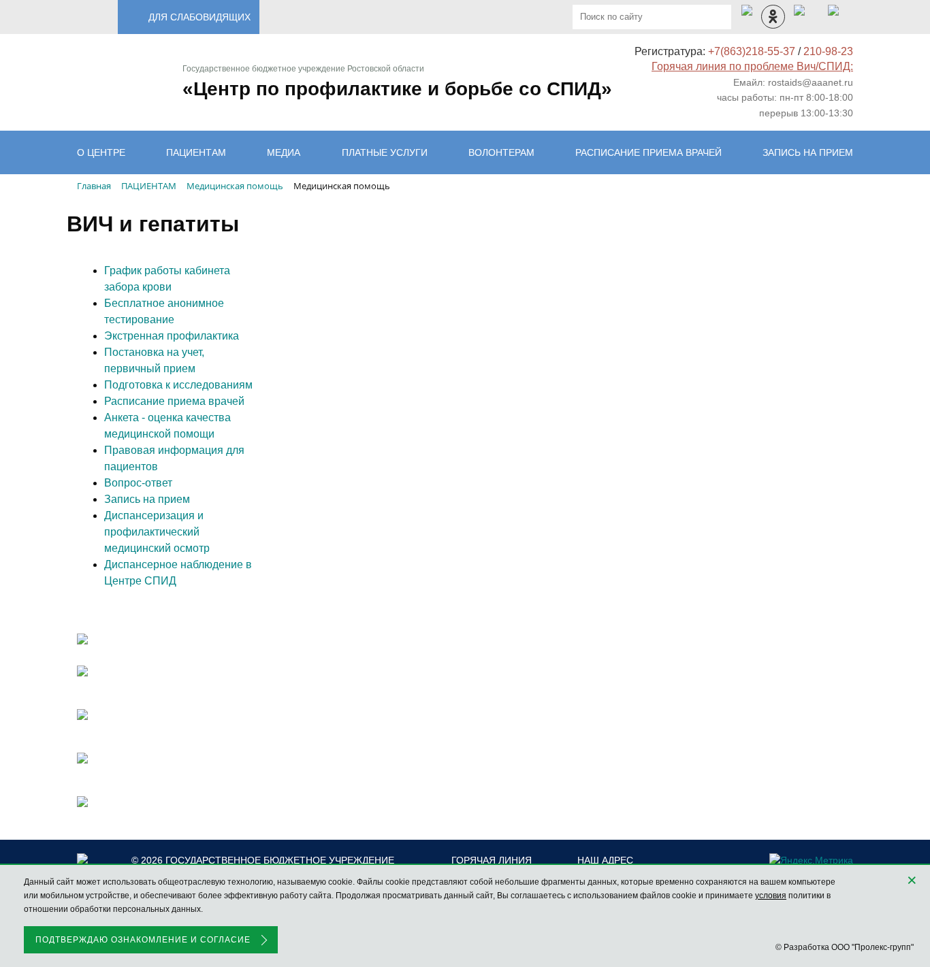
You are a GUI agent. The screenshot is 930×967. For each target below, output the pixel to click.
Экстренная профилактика (171, 336)
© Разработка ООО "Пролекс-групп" (844, 947)
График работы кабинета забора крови (167, 279)
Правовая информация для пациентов (174, 458)
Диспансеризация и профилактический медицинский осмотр (157, 532)
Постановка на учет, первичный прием (154, 360)
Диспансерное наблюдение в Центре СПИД (178, 573)
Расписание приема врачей (648, 152)
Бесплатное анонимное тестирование (164, 311)
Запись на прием (147, 499)
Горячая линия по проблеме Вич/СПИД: (752, 66)
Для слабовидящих (199, 17)
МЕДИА (283, 152)
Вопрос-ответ (138, 483)
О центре (101, 152)
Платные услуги (385, 152)
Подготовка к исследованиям (178, 385)
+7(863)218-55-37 (751, 51)
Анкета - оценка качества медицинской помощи (167, 426)
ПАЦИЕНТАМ (196, 152)
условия (770, 895)
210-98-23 (828, 51)
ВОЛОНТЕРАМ (501, 152)
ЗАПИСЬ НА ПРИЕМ (808, 152)
